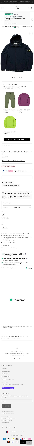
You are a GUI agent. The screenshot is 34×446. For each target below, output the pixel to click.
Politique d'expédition (6, 416)
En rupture (17, 177)
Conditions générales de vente (8, 418)
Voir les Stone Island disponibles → (17, 139)
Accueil (3, 146)
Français (23, 432)
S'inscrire (6, 406)
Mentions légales (5, 422)
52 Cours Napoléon (6, 371)
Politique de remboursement (8, 411)
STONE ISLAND (9, 146)
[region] (17, 351)
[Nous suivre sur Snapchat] (14, 427)
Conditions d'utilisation (7, 420)
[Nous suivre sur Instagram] (6, 427)
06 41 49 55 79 (7, 376)
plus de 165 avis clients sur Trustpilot (14, 384)
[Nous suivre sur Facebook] (2, 427)
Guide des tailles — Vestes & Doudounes (13, 160)
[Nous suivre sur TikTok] (10, 427)
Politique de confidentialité (8, 413)
